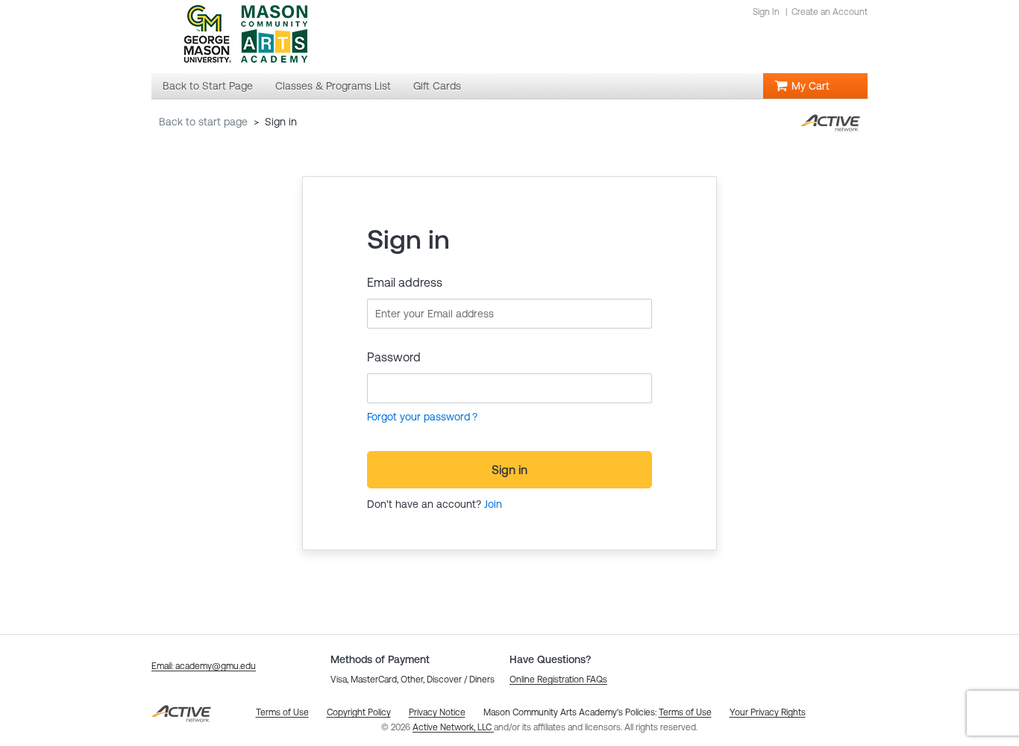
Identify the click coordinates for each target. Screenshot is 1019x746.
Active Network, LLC (453, 727)
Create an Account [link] (829, 12)
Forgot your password (418, 417)
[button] (203, 666)
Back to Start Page (203, 122)
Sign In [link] (766, 12)
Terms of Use (685, 712)
